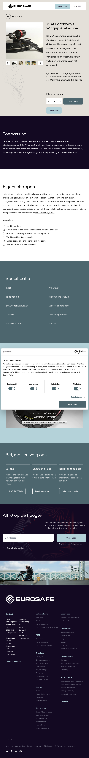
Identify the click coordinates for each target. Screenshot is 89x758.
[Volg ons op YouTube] (20, 751)
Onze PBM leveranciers (44, 645)
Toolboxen (39, 673)
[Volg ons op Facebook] (11, 751)
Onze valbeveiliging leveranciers (47, 627)
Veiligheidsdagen (41, 670)
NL (9, 739)
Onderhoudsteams (42, 728)
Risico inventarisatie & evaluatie (72, 681)
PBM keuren (40, 697)
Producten (17, 16)
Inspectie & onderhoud (68, 694)
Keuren (39, 687)
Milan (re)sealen (41, 700)
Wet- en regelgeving (68, 632)
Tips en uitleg (65, 635)
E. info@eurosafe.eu (11, 633)
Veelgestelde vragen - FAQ (70, 648)
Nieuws (63, 642)
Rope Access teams (42, 715)
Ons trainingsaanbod (43, 660)
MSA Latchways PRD (44, 212)
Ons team (64, 660)
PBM (38, 635)
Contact (64, 702)
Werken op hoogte (67, 621)
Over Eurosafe (67, 656)
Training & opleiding (67, 691)
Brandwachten (41, 722)
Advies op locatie (42, 624)
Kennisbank (66, 628)
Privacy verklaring (34, 746)
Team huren (41, 708)
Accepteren (72, 404)
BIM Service (40, 621)
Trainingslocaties (42, 676)
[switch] (33, 388)
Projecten (64, 645)
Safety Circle (66, 677)
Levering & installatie (68, 687)
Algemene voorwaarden (15, 746)
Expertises (65, 614)
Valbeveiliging (42, 614)
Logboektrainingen (42, 679)
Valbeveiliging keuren (43, 694)
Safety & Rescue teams (44, 712)
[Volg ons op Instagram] (16, 751)
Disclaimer (48, 746)
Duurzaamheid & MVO (68, 666)
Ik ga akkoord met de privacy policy (71, 544)
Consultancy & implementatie (71, 684)
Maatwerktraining (42, 663)
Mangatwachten (41, 718)
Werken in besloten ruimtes (70, 618)
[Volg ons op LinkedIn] (7, 751)
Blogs (62, 639)
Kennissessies (40, 666)
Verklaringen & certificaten (70, 663)
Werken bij (64, 670)
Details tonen (76, 397)
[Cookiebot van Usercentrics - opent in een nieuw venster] (76, 352)
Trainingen (40, 653)
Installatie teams (41, 725)
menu (75, 6)
